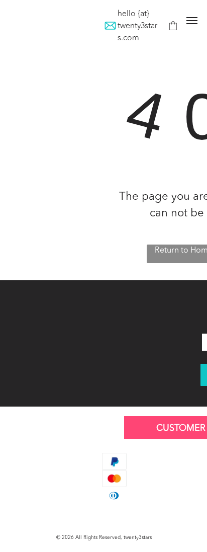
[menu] (192, 21)
